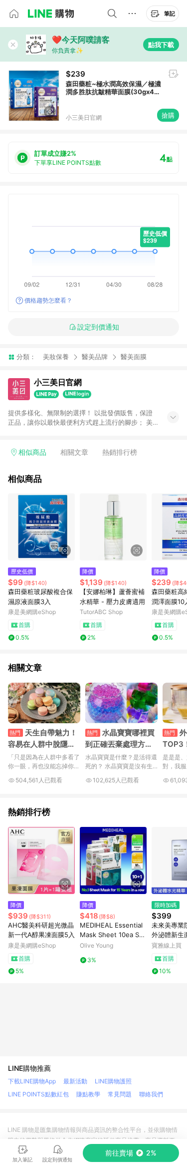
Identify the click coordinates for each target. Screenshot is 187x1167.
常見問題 (120, 1094)
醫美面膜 (134, 357)
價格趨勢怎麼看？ (48, 300)
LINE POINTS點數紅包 (38, 1094)
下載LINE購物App (32, 1081)
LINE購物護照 (113, 1081)
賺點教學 (88, 1094)
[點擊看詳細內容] (41, 526)
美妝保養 (56, 357)
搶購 (168, 115)
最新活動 (75, 1081)
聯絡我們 (151, 1094)
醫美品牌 (95, 357)
